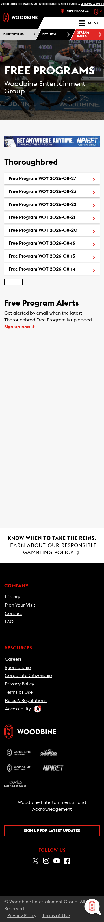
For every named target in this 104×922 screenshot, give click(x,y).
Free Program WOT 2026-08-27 (54, 178)
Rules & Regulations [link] (26, 700)
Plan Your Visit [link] (20, 605)
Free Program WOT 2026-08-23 (54, 191)
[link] (20, 17)
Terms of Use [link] (19, 692)
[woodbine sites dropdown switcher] (99, 11)
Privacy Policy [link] (19, 684)
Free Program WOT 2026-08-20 (54, 230)
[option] (52, 178)
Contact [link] (13, 613)
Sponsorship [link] (18, 667)
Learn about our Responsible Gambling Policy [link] (52, 545)
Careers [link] (13, 659)
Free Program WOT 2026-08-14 (54, 269)
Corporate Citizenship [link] (28, 675)
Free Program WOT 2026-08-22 (54, 204)
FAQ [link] (9, 622)
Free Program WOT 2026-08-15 (54, 256)
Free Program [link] (78, 11)
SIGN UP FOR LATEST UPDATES (52, 831)
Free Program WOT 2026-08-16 (54, 243)
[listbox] (52, 224)
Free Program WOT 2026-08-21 (54, 217)
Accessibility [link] (18, 709)
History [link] (12, 597)
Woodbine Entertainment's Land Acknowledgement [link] (52, 806)
